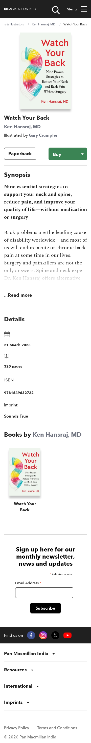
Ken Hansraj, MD (43, 24)
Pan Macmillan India (26, 653)
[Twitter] (55, 635)
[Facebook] (31, 635)
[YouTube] (67, 635)
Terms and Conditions (57, 727)
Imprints (13, 702)
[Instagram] (43, 635)
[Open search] (56, 10)
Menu (71, 9)
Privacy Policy (16, 727)
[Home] (20, 9)
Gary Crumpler (43, 135)
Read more (20, 295)
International (18, 686)
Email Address (28, 583)
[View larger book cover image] (45, 71)
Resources (15, 670)
